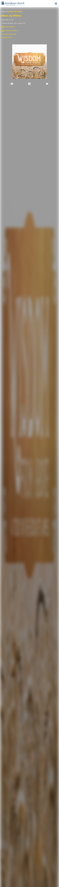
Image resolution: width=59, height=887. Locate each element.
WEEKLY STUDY (7, 37)
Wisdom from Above (14, 11)
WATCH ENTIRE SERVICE (11, 30)
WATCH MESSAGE (9, 26)
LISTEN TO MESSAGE (10, 34)
